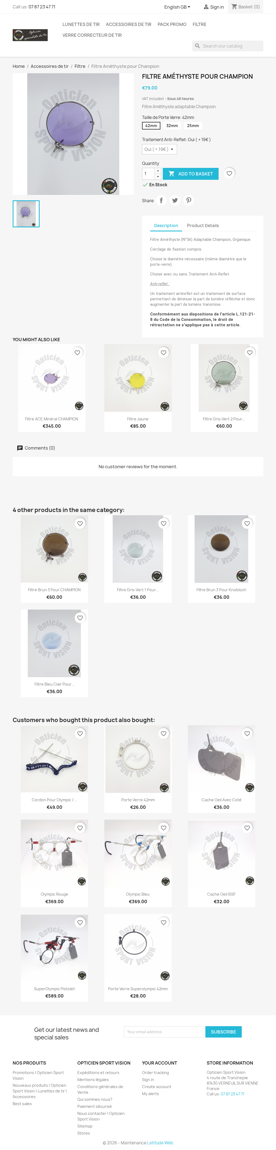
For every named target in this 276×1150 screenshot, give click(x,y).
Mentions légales (93, 1079)
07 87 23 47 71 (42, 7)
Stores (83, 1133)
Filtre (199, 24)
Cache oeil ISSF (221, 894)
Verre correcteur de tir (92, 35)
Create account (156, 1086)
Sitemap (84, 1126)
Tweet (175, 200)
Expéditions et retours (98, 1072)
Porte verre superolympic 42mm (138, 988)
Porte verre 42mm (138, 799)
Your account (159, 1063)
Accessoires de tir (128, 24)
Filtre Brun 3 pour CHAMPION (54, 589)
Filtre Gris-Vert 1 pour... (138, 589)
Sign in (148, 1079)
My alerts (150, 1093)
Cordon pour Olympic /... (54, 799)
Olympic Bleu (138, 894)
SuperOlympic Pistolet (54, 988)
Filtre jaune (138, 418)
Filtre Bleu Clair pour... (54, 684)
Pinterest (188, 200)
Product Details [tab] (203, 225)
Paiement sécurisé (94, 1106)
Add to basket (190, 173)
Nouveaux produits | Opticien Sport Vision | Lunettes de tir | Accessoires (40, 1091)
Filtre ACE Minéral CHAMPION (51, 418)
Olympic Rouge (54, 894)
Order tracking (155, 1072)
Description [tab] (166, 225)
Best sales (22, 1103)
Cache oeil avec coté (222, 799)
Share (161, 200)
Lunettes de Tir (81, 24)
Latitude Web (160, 1143)
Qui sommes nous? (94, 1099)
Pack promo (172, 24)
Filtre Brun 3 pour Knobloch (221, 589)
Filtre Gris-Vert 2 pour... (224, 418)
